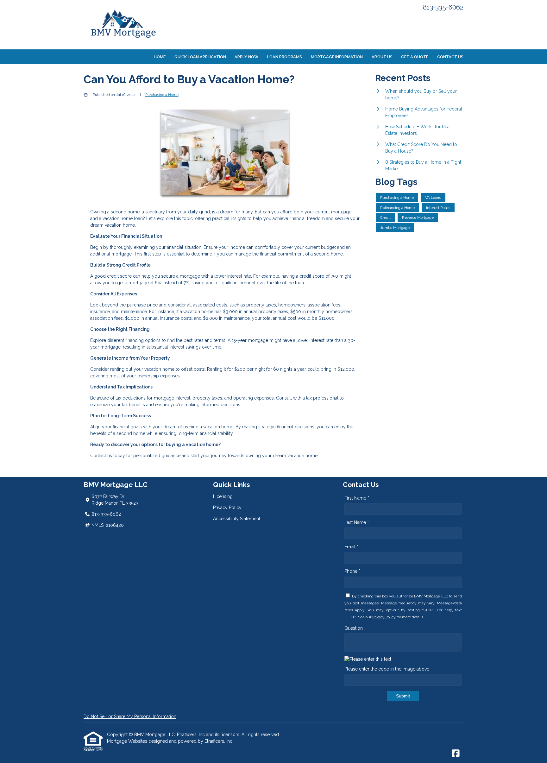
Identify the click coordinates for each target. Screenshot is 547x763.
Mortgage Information (337, 56)
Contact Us (450, 56)
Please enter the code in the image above (386, 669)
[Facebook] (455, 754)
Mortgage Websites (127, 741)
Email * (351, 546)
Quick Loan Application (200, 56)
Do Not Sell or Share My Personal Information (130, 716)
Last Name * (356, 522)
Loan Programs (284, 56)
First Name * (356, 498)
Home (160, 56)
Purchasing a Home (162, 94)
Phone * (352, 571)
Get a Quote (414, 56)
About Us (382, 56)
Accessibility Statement (236, 518)
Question (353, 628)
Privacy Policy (227, 507)
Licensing (223, 496)
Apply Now (246, 56)
